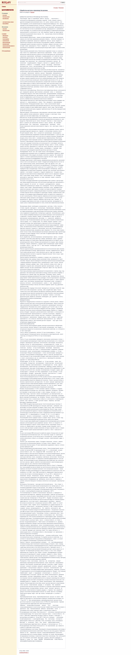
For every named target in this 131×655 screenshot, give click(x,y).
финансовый (6, 44)
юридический (6, 47)
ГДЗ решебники (6, 50)
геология (5, 37)
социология (6, 40)
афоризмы (5, 35)
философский (6, 42)
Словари (4, 33)
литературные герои (8, 22)
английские (6, 18)
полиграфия (6, 39)
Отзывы (56, 7)
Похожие (61, 7)
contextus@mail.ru (23, 652)
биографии (5, 23)
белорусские (6, 16)
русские (5, 15)
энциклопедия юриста (8, 45)
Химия (32, 12)
